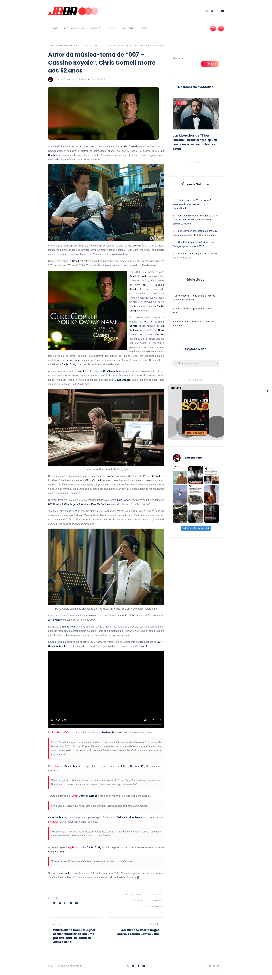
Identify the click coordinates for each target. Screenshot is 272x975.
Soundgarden (154, 900)
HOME (54, 28)
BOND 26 (95, 28)
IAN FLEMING (128, 28)
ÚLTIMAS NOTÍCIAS (74, 28)
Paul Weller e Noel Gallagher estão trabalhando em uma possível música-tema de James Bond (74, 936)
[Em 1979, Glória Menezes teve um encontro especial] (195, 475)
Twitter (58, 766)
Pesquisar (178, 58)
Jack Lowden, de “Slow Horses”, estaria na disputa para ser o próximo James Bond (195, 142)
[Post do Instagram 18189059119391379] (211, 513)
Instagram (53, 821)
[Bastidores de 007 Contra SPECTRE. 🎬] (180, 513)
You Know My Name (153, 906)
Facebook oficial (61, 732)
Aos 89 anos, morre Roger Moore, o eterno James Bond (137, 932)
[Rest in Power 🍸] (211, 475)
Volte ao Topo (214, 966)
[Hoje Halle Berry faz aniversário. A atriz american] (211, 494)
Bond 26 (181, 103)
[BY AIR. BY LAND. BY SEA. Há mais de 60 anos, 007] (180, 494)
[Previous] (193, 162)
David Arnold (137, 900)
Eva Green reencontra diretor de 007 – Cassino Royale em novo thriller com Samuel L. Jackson (195, 219)
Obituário (81, 79)
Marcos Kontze (63, 79)
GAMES (144, 28)
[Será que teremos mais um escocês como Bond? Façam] (195, 513)
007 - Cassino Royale (134, 894)
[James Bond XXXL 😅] (180, 475)
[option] (196, 125)
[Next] (198, 162)
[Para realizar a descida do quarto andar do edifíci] (195, 494)
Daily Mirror (72, 847)
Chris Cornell (155, 894)
